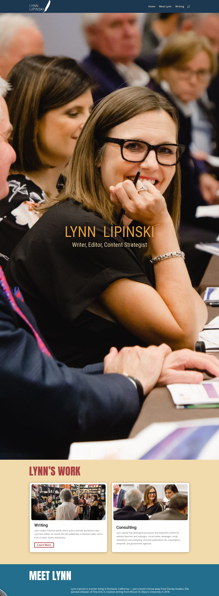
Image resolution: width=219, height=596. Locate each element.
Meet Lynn (165, 6)
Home (151, 6)
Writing (179, 6)
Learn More (44, 545)
